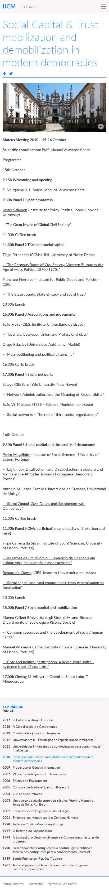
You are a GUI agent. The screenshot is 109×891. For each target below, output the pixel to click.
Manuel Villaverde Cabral (23, 646)
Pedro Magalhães (16, 454)
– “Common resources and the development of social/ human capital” (53, 634)
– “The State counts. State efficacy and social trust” (44, 294)
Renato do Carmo (17, 572)
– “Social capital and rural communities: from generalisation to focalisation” (53, 585)
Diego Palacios (14, 344)
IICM (10, 6)
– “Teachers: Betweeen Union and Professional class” (45, 334)
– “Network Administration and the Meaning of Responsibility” (53, 394)
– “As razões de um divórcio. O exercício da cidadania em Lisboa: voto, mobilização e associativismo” (49, 560)
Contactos (36, 884)
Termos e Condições (62, 884)
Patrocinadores (13, 884)
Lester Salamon (15, 209)
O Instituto (30, 6)
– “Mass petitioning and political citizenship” (38, 354)
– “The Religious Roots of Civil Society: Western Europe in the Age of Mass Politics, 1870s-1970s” (53, 267)
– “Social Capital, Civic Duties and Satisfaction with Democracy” (44, 506)
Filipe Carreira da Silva (20, 543)
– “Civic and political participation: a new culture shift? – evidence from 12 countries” (48, 664)
